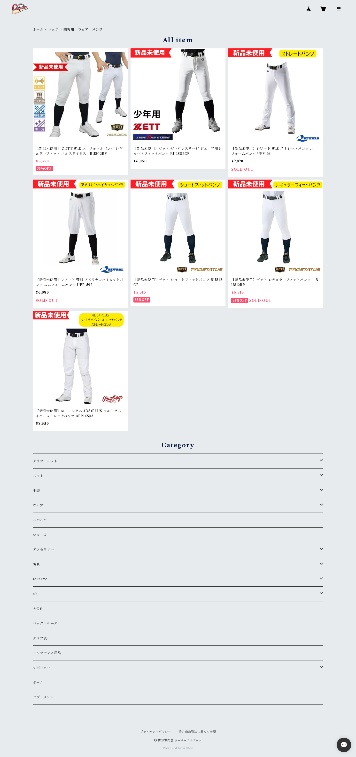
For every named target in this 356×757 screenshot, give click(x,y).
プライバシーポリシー (155, 732)
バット (38, 476)
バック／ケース (45, 623)
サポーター (42, 668)
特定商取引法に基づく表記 (197, 732)
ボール (38, 682)
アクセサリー (43, 549)
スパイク (40, 520)
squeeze (40, 579)
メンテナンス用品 (47, 653)
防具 (36, 564)
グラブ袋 (40, 638)
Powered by (173, 748)
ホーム (38, 29)
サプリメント (43, 697)
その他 (38, 608)
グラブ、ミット (45, 461)
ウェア (53, 29)
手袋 (36, 490)
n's (35, 594)
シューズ (40, 535)
